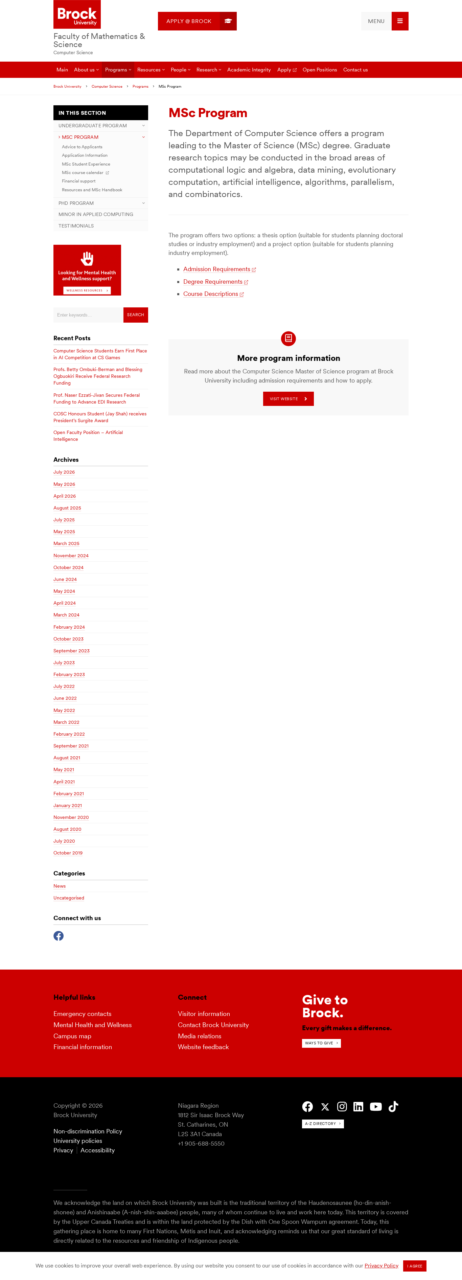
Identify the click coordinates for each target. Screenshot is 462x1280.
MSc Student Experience (86, 164)
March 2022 (66, 722)
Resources (149, 69)
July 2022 (64, 686)
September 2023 (71, 651)
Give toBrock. (325, 1006)
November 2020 (71, 817)
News (59, 886)
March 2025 (66, 543)
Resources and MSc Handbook (92, 189)
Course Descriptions (210, 293)
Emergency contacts (82, 1014)
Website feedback (203, 1047)
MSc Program (80, 137)
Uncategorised (68, 898)
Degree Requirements (212, 281)
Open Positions (320, 69)
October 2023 (68, 639)
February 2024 (69, 627)
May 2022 (64, 710)
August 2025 (67, 508)
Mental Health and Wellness (92, 1025)
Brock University (67, 86)
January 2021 (67, 805)
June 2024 (65, 579)
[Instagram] (342, 1106)
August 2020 (67, 829)
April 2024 (64, 603)
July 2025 (64, 520)
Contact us (355, 69)
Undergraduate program (93, 125)
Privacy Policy (381, 1265)
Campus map (72, 1036)
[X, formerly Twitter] (325, 1107)
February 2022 (69, 734)
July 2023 (64, 662)
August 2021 (66, 758)
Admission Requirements (216, 269)
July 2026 (64, 472)
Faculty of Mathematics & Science (99, 40)
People (178, 69)
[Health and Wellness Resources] (87, 293)
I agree (414, 1266)
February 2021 (68, 793)
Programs (116, 69)
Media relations (200, 1036)
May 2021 (63, 769)
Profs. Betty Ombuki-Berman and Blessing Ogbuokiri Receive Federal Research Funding (97, 376)
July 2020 (64, 841)
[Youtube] (376, 1106)
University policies (77, 1140)
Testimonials (76, 226)
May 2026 (64, 484)
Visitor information (204, 1014)
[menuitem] (197, 21)
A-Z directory (320, 1123)
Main (62, 69)
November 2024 (71, 555)
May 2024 (64, 591)
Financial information (82, 1047)
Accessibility (97, 1150)
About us (84, 69)
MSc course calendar (82, 172)
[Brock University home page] (77, 15)
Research (207, 69)
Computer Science (73, 52)
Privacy (63, 1150)
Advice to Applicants (82, 146)
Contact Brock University (213, 1025)
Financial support (78, 180)
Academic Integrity (249, 69)
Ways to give (319, 1043)
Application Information (85, 155)
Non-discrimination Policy (87, 1131)
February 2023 (69, 674)
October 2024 (68, 567)
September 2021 (71, 746)
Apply (284, 69)
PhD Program (76, 203)
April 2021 (64, 782)
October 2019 (68, 853)
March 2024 (66, 615)
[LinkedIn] (358, 1106)
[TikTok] (393, 1106)
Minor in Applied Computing (96, 214)
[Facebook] (58, 935)
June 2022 (65, 698)
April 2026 (64, 496)
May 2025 (64, 531)
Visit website (284, 398)
